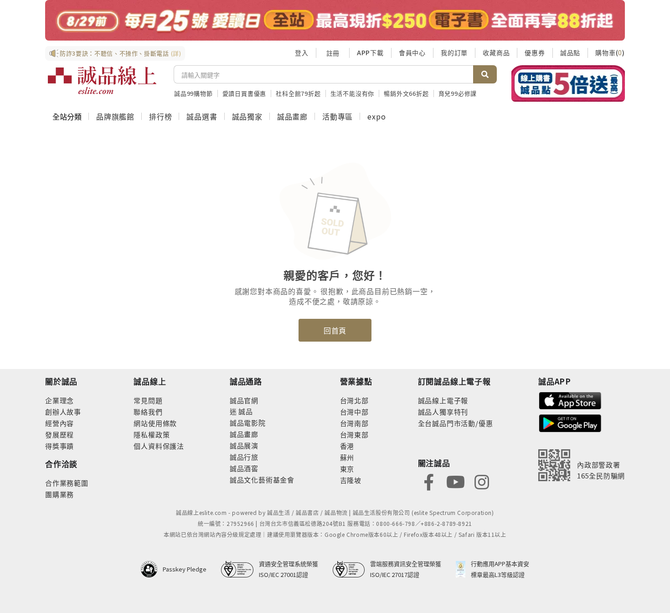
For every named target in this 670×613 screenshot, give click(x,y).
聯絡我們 (148, 411)
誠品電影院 (248, 422)
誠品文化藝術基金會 (262, 479)
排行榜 (160, 116)
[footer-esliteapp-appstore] (570, 400)
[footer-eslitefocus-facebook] (429, 481)
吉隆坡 (350, 480)
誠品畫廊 (292, 116)
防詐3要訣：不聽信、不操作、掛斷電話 (120, 53)
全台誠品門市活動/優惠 (455, 423)
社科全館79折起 (298, 93)
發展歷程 (59, 434)
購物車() (610, 52)
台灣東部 (354, 434)
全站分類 (67, 116)
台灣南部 (354, 423)
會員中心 (412, 52)
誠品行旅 (244, 457)
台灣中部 (354, 411)
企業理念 (59, 400)
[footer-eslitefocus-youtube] (455, 481)
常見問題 (148, 400)
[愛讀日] (335, 20)
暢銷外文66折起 (406, 93)
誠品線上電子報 (443, 400)
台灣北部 (354, 400)
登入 (302, 52)
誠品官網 (244, 400)
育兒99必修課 (457, 93)
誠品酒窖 (244, 468)
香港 (347, 446)
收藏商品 (496, 52)
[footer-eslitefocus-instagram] (482, 481)
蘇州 (347, 457)
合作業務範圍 (66, 483)
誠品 (245, 411)
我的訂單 (454, 52)
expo (376, 116)
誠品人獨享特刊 (443, 411)
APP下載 (370, 52)
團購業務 (59, 494)
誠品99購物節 (193, 93)
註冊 (332, 52)
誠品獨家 (247, 116)
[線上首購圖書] (568, 83)
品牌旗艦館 (115, 116)
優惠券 (535, 52)
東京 (347, 468)
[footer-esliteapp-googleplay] (570, 422)
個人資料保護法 (159, 446)
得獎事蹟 (59, 446)
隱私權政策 (152, 434)
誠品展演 (244, 445)
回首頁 (335, 330)
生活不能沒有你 (352, 93)
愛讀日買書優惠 (244, 93)
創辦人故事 (63, 411)
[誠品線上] (102, 80)
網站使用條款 (155, 423)
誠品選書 (201, 116)
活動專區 (337, 116)
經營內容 (59, 423)
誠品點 (570, 52)
